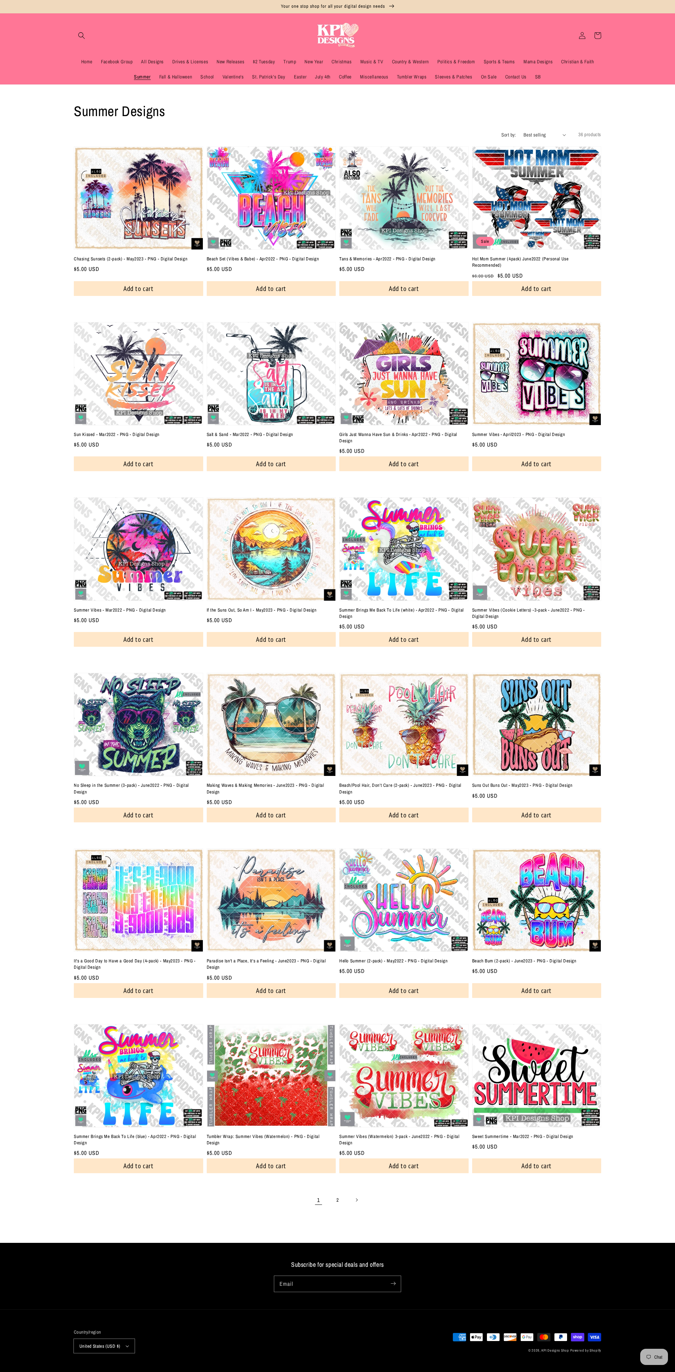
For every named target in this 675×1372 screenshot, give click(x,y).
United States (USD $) (99, 1346)
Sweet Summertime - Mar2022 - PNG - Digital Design (522, 1136)
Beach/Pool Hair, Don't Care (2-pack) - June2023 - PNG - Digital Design (400, 788)
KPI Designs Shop (555, 1350)
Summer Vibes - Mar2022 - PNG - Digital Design (120, 610)
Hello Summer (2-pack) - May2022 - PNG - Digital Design (393, 961)
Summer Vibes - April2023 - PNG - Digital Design (518, 434)
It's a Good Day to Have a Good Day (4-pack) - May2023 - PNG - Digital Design (135, 964)
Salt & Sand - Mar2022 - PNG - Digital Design (250, 434)
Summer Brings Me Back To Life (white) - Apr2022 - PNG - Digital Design (401, 613)
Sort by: (508, 135)
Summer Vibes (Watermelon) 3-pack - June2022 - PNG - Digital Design (399, 1139)
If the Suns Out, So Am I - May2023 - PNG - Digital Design (262, 610)
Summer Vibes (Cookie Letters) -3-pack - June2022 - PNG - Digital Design (528, 613)
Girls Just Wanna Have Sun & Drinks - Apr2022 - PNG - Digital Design (398, 437)
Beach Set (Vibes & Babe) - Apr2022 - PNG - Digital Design (263, 259)
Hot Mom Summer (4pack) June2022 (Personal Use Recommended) (520, 262)
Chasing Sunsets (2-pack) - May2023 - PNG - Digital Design (130, 259)
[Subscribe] (393, 1283)
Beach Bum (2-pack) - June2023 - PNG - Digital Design (524, 961)
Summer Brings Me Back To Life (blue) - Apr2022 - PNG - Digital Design (135, 1139)
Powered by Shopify (585, 1350)
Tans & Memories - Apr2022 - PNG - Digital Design (387, 259)
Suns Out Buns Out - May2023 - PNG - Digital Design (522, 785)
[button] (81, 35)
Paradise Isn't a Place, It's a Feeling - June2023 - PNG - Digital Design (266, 964)
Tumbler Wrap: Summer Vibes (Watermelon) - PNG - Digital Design (263, 1139)
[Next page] (356, 1200)
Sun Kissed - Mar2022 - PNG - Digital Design (117, 434)
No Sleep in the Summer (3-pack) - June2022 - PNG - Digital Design (131, 788)
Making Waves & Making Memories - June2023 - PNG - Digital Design (265, 788)
